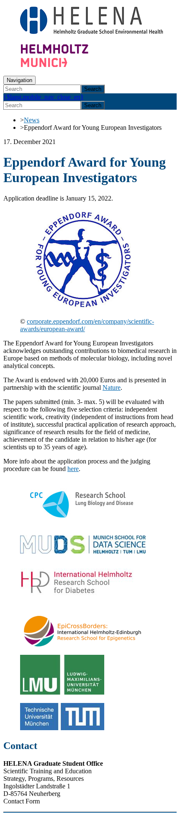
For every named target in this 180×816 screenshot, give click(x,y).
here (73, 468)
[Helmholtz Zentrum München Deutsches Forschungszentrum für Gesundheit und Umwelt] (70, 65)
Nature (112, 387)
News (31, 120)
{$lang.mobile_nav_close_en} (43, 96)
